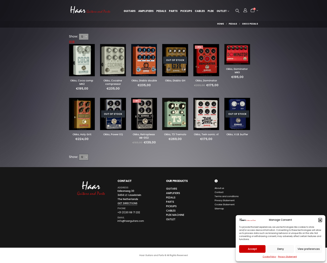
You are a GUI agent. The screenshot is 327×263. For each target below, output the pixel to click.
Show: (73, 36)
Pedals (161, 11)
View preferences (309, 249)
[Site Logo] (90, 10)
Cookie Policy (269, 256)
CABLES (171, 210)
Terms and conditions (227, 196)
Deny (280, 249)
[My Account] (245, 10)
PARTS (170, 202)
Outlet (222, 11)
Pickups (186, 11)
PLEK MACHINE (175, 215)
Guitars (130, 11)
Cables (200, 11)
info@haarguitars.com (131, 221)
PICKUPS (171, 206)
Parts (173, 11)
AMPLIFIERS (173, 193)
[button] (320, 220)
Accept (252, 249)
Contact (219, 192)
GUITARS (171, 188)
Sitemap (219, 208)
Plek (211, 11)
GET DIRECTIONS (127, 203)
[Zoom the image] (91, 181)
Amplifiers (146, 11)
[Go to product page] (82, 60)
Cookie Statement (225, 204)
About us (219, 188)
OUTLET (170, 219)
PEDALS (170, 197)
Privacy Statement (287, 256)
